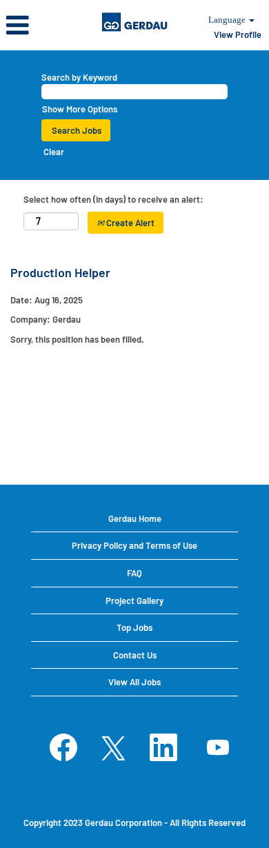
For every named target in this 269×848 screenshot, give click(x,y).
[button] (45, 24)
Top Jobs (134, 627)
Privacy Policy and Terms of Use (134, 545)
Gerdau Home (134, 518)
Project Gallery (134, 600)
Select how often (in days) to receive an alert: (113, 199)
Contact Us (135, 654)
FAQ (134, 572)
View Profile (237, 34)
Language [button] (228, 19)
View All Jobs (134, 681)
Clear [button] (53, 151)
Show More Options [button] (79, 108)
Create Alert (129, 222)
